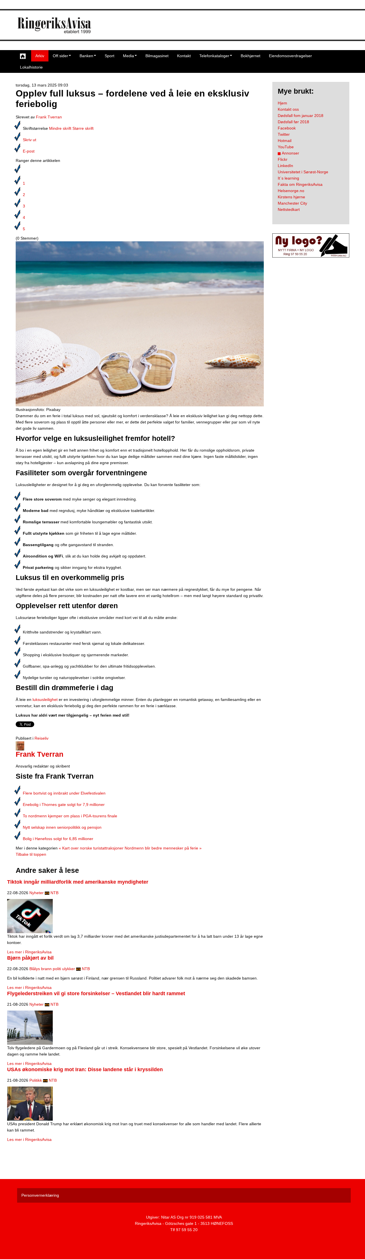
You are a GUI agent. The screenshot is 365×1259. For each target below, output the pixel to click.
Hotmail (284, 140)
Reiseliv (41, 738)
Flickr (282, 159)
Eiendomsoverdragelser (290, 56)
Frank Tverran (49, 117)
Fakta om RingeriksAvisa (300, 184)
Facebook (287, 128)
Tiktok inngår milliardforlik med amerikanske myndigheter (77, 882)
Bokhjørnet (250, 56)
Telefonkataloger (214, 56)
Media (128, 56)
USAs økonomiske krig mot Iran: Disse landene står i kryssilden (85, 1069)
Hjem (282, 103)
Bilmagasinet (157, 56)
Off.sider (60, 56)
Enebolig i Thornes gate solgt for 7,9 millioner (64, 804)
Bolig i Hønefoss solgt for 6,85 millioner (58, 838)
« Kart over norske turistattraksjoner (91, 848)
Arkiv (39, 56)
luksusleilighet (45, 699)
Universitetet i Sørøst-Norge (303, 172)
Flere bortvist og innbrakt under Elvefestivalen (64, 793)
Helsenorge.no (291, 190)
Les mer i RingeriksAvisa (29, 952)
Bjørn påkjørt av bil (30, 958)
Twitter (284, 134)
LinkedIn (285, 165)
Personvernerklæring (40, 1195)
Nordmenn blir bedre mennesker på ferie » (163, 848)
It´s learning (288, 178)
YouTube (286, 147)
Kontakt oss (288, 109)
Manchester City (292, 203)
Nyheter (36, 892)
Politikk (35, 1080)
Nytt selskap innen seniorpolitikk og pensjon (62, 827)
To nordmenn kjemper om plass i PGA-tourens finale (70, 816)
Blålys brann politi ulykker (52, 968)
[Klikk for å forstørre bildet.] (140, 323)
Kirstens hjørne (291, 197)
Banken (86, 56)
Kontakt (184, 56)
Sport (109, 56)
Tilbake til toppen (31, 854)
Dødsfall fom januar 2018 (300, 115)
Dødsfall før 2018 (293, 122)
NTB (54, 892)
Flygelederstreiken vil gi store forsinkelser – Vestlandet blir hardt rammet (96, 993)
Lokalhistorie (31, 67)
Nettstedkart (289, 209)
